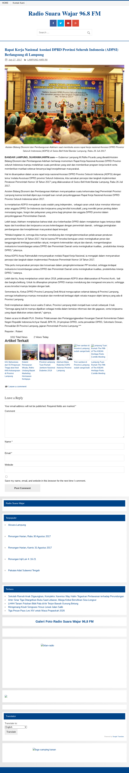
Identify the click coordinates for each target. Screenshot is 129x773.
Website (9, 465)
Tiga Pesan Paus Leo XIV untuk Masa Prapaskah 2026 (36, 610)
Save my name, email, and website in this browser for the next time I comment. (45, 481)
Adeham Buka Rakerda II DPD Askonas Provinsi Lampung (64, 366)
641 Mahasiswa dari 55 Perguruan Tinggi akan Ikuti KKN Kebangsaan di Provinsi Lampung (12, 369)
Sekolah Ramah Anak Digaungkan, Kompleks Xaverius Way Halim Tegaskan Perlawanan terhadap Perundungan (66, 596)
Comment (10, 411)
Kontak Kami (19, 3)
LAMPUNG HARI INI (37, 60)
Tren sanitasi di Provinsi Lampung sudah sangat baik (82, 365)
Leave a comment (17, 386)
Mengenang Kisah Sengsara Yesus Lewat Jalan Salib (36, 607)
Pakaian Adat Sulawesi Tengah (24, 570)
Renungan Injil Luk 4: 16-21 (22, 559)
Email (8, 453)
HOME (5, 3)
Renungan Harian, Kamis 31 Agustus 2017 (30, 547)
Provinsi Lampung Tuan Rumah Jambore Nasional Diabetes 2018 (47, 366)
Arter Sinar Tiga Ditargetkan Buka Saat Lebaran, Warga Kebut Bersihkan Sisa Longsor (52, 600)
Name (9, 441)
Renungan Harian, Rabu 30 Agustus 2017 (29, 536)
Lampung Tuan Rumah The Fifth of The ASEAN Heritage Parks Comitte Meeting (98, 367)
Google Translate (118, 736)
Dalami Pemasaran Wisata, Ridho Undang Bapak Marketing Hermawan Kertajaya (28, 370)
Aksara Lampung (17, 524)
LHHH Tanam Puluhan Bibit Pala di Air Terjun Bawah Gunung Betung (43, 603)
